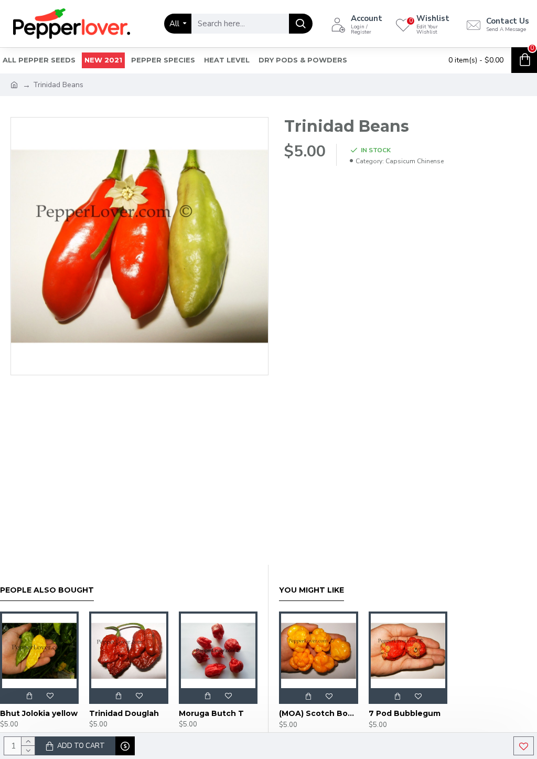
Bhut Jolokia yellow (39, 713)
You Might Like (311, 590)
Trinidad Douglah (124, 713)
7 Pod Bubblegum (405, 713)
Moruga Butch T (211, 713)
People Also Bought (47, 590)
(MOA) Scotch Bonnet (318, 713)
